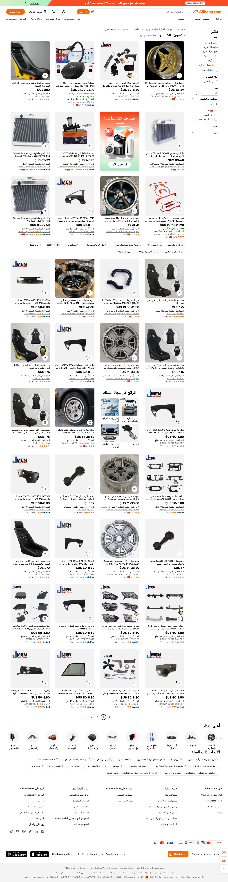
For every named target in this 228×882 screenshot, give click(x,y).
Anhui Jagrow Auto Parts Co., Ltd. (34, 166)
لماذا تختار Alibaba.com (211, 795)
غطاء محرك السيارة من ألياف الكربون (169, 766)
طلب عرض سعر (125, 800)
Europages (159, 868)
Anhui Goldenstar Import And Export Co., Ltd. (75, 166)
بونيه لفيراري (33, 245)
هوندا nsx (115, 766)
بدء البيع (41, 800)
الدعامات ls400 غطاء (46, 759)
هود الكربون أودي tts (147, 252)
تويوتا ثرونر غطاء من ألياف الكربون (201, 759)
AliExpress (70, 868)
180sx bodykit (153, 245)
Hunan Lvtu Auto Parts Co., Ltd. (169, 234)
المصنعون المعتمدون (124, 795)
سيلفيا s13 (75, 766)
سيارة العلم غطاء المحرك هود (75, 759)
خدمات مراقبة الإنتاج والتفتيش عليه (161, 818)
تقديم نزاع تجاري (81, 806)
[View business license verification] (142, 877)
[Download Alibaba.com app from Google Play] (16, 854)
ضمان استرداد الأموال (167, 800)
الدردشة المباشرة (81, 800)
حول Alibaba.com (213, 788)
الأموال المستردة (81, 812)
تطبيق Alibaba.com (61, 854)
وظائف (218, 812)
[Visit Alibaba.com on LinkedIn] (36, 831)
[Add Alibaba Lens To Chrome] (178, 854)
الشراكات (40, 818)
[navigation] (204, 373)
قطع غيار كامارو (55, 766)
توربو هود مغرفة (124, 252)
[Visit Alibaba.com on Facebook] (42, 831)
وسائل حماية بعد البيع (168, 812)
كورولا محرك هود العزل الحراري (126, 245)
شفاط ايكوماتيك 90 (95, 766)
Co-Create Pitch (214, 800)
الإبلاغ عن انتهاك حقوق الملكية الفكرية (72, 818)
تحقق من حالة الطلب (34, 806)
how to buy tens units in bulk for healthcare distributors (131, 773)
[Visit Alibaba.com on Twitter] (30, 831)
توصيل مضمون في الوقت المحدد (162, 806)
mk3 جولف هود (174, 245)
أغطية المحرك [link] (110, 29)
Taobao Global (127, 868)
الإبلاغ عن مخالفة (81, 824)
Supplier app (112, 854)
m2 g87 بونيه (123, 759)
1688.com (82, 868)
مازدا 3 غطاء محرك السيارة (204, 766)
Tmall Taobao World (98, 868)
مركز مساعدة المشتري (78, 795)
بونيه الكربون (72, 245)
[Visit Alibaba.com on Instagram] (24, 831)
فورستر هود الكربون (172, 252)
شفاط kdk (36, 766)
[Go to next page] (85, 717)
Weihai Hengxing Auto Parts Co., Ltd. (166, 166)
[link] (224, 853)
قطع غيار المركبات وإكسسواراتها (159, 29)
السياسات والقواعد (169, 824)
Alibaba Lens (210, 854)
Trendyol (147, 868)
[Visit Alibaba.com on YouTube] (18, 831)
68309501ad (52, 245)
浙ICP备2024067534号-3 (193, 877)
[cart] (53, 12)
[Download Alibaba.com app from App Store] (39, 854)
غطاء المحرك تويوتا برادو (95, 245)
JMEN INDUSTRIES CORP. (126, 96)
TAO (138, 868)
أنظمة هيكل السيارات (130, 29)
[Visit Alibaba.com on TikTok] (11, 831)
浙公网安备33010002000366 (164, 877)
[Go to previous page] (109, 717)
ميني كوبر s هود (102, 759)
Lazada (114, 868)
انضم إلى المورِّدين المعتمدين (31, 812)
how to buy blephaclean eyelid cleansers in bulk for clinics (190, 773)
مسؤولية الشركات (214, 806)
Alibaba (181, 29)
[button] (93, 12)
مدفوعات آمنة (171, 795)
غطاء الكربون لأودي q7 (137, 766)
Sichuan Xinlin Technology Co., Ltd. (167, 96)
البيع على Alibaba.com (34, 795)
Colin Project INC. (41, 96)
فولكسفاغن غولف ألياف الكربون (149, 759)
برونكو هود (175, 759)
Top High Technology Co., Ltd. (80, 102)
